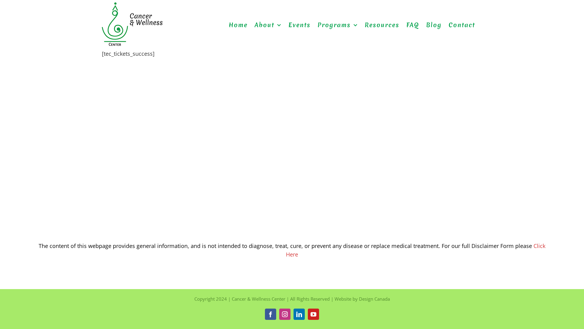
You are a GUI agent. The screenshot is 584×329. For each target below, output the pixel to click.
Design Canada (374, 299)
